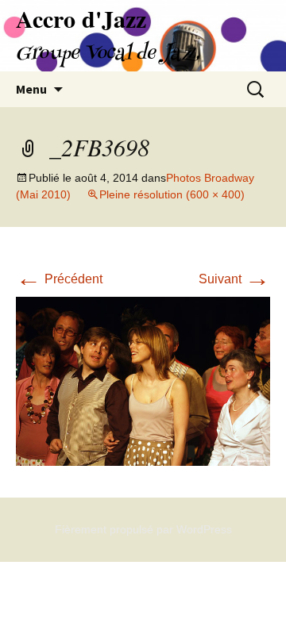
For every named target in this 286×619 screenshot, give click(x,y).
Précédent (59, 279)
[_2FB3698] (143, 380)
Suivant (234, 279)
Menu (31, 89)
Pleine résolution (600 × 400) (172, 194)
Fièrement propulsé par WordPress (143, 529)
